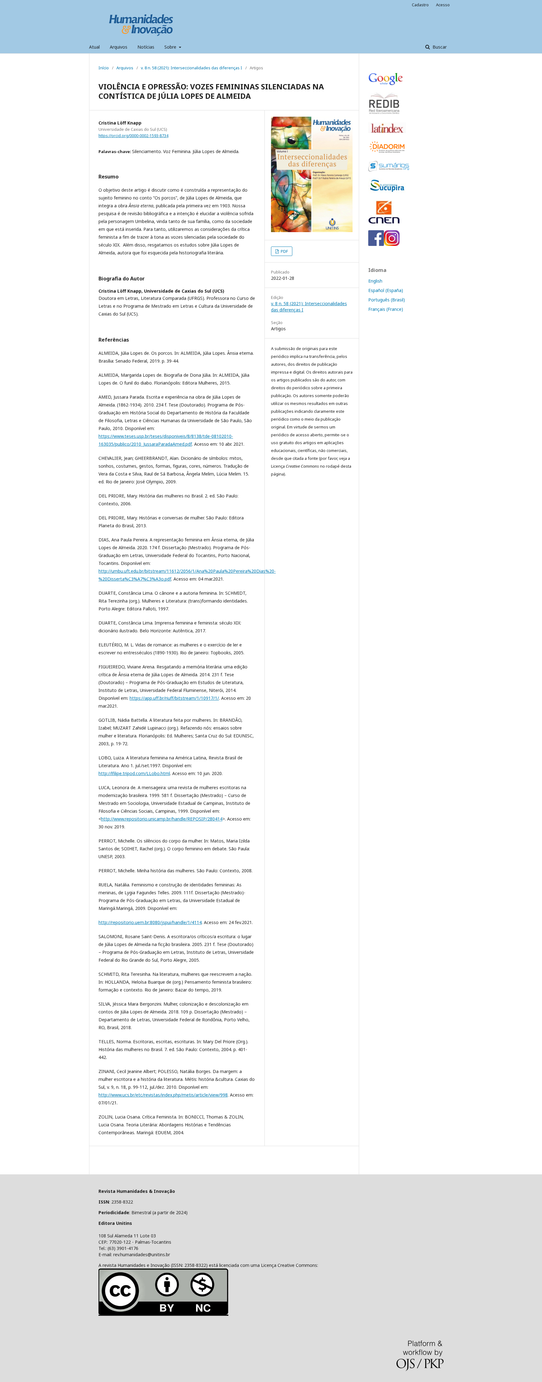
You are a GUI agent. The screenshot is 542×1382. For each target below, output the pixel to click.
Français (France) (385, 309)
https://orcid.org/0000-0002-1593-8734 (133, 135)
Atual (94, 47)
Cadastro (420, 5)
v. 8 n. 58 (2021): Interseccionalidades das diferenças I (191, 68)
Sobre (171, 47)
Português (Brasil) (386, 300)
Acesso (443, 5)
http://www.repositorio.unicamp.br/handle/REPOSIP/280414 (161, 819)
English (375, 281)
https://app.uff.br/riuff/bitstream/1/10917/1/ (174, 698)
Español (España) (385, 290)
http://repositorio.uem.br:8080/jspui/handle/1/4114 (150, 922)
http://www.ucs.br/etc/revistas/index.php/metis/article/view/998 (163, 1095)
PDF (284, 251)
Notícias (145, 47)
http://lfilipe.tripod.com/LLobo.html (134, 773)
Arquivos (118, 47)
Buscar (439, 47)
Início (103, 68)
